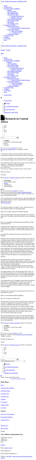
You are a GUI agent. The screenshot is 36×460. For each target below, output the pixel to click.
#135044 (14, 190)
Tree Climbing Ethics (13, 13)
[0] (6, 202)
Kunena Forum (21, 378)
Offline (6, 183)
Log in (6, 177)
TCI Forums (7, 38)
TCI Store (3, 407)
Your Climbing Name (13, 20)
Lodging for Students (13, 34)
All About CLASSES (9, 25)
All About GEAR (8, 35)
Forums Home (8, 95)
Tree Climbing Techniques (14, 19)
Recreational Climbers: (13, 29)
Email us (3, 445)
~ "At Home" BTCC (16, 32)
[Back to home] (14, 1)
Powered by (14, 378)
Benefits (9, 10)
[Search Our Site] (3, 47)
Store (5, 40)
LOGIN (8, 50)
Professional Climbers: (13, 26)
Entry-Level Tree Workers (7, 414)
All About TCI (8, 7)
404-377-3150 (8, 448)
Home (5, 5)
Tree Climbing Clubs (12, 23)
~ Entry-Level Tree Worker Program (20, 28)
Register (3, 50)
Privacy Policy (4, 428)
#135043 (14, 148)
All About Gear (5, 393)
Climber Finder (5, 405)
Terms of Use (4, 425)
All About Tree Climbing (7, 388)
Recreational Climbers (6, 417)
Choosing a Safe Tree (16, 17)
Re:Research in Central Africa (24, 334)
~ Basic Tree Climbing (17, 31)
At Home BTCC (5, 420)
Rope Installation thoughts (24, 192)
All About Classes (5, 391)
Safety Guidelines (12, 11)
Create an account (14, 177)
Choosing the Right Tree (17, 16)
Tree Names (10, 22)
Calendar (6, 37)
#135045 (14, 333)
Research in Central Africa (8, 149)
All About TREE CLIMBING (12, 8)
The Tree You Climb (12, 14)
